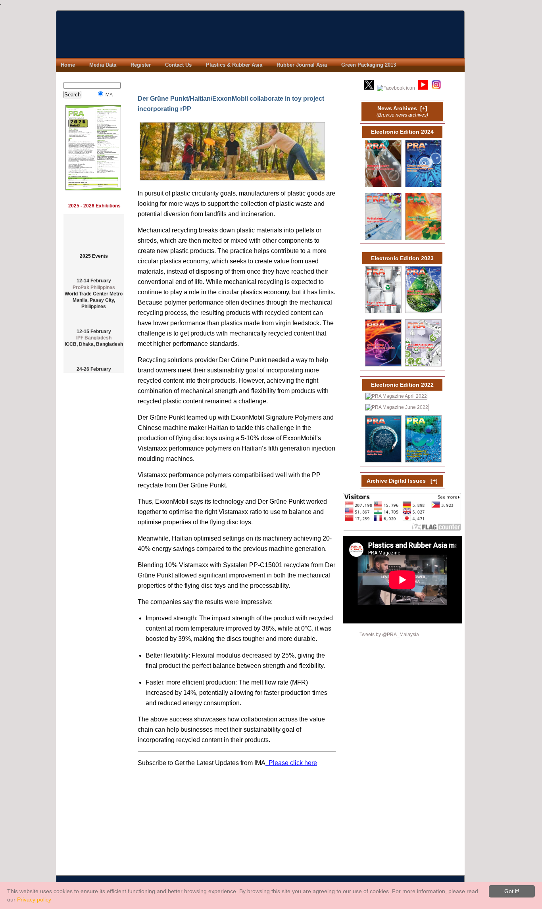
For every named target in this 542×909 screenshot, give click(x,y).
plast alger (94, 369)
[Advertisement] (94, 506)
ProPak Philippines (94, 281)
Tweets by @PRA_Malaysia (389, 634)
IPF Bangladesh (93, 332)
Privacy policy (34, 899)
